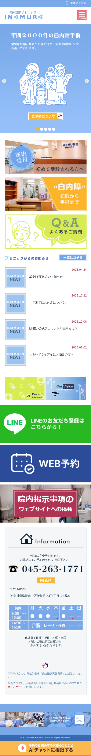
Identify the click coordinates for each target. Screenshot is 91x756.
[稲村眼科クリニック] (24, 15)
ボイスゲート (15, 686)
